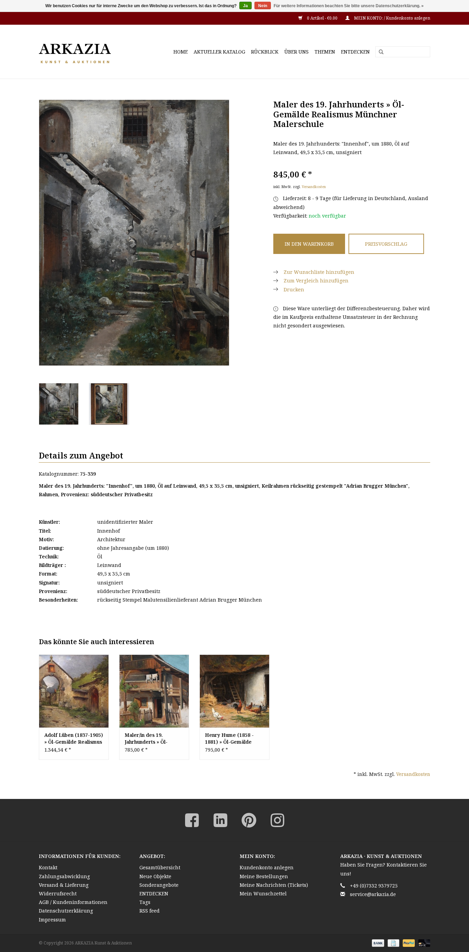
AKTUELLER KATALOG (219, 51)
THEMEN (324, 51)
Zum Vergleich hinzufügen (316, 280)
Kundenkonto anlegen (267, 867)
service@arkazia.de (373, 894)
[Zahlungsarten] (377, 942)
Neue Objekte (155, 876)
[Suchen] (378, 52)
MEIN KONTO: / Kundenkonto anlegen (391, 18)
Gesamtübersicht (159, 867)
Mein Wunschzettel (263, 893)
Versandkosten (314, 186)
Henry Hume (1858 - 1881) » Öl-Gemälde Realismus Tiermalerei (232, 738)
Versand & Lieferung (64, 885)
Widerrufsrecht (58, 893)
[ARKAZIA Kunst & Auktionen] (87, 51)
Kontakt (48, 867)
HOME (180, 51)
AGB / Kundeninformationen (73, 902)
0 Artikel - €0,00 (322, 18)
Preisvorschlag (386, 244)
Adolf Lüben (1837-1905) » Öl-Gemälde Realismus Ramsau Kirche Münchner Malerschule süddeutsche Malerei (73, 738)
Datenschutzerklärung (66, 910)
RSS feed (149, 910)
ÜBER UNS (296, 51)
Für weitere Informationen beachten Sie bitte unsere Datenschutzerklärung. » (349, 5)
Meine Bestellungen (264, 876)
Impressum (52, 919)
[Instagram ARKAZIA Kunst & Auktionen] (277, 820)
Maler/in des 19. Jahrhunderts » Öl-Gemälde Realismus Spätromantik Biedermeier (148, 738)
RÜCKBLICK (264, 51)
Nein (262, 5)
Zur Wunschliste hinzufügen (319, 272)
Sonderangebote (159, 885)
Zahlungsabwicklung (64, 876)
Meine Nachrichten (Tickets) (274, 885)
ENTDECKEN (355, 51)
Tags (144, 902)
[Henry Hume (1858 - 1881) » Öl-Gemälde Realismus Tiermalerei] (234, 691)
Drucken (294, 289)
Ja (245, 5)
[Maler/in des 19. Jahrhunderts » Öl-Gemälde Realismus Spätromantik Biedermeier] (154, 691)
